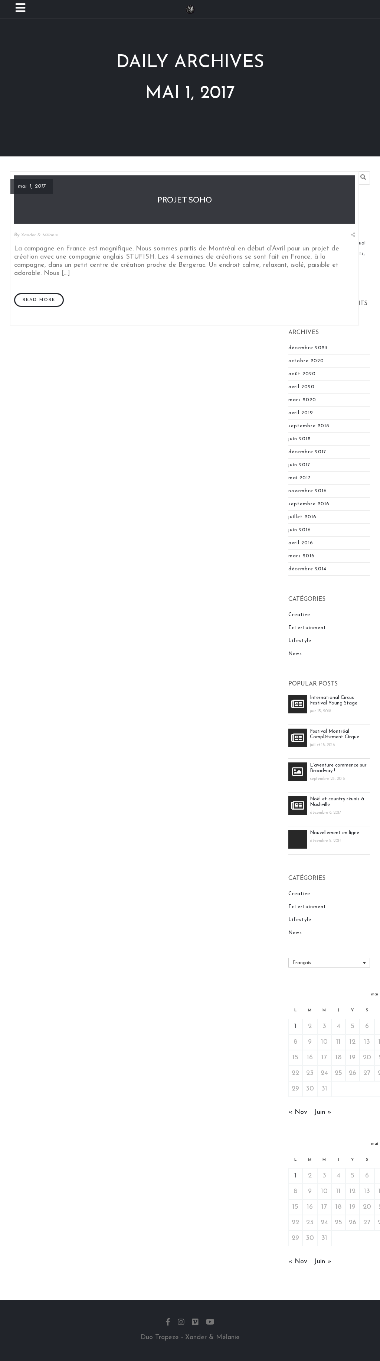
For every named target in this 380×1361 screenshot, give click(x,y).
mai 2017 (299, 478)
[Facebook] (168, 1323)
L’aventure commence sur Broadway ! (338, 768)
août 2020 (302, 374)
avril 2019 (300, 413)
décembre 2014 (307, 569)
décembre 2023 (308, 348)
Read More (39, 300)
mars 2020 (302, 400)
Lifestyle (299, 640)
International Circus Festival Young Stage (333, 700)
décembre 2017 (307, 452)
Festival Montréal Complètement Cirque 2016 (334, 734)
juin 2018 (299, 439)
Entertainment (307, 627)
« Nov (297, 1112)
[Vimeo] (195, 1323)
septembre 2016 (309, 504)
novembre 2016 (307, 491)
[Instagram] (181, 1323)
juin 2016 (299, 530)
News (295, 653)
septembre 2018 (309, 426)
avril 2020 (301, 387)
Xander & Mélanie (39, 235)
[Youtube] (210, 1323)
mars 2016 (301, 556)
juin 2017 (299, 465)
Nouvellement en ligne (334, 832)
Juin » (322, 1112)
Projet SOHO (184, 199)
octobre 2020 (306, 361)
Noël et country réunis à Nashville (337, 802)
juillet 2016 (302, 517)
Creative (299, 614)
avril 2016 (300, 543)
